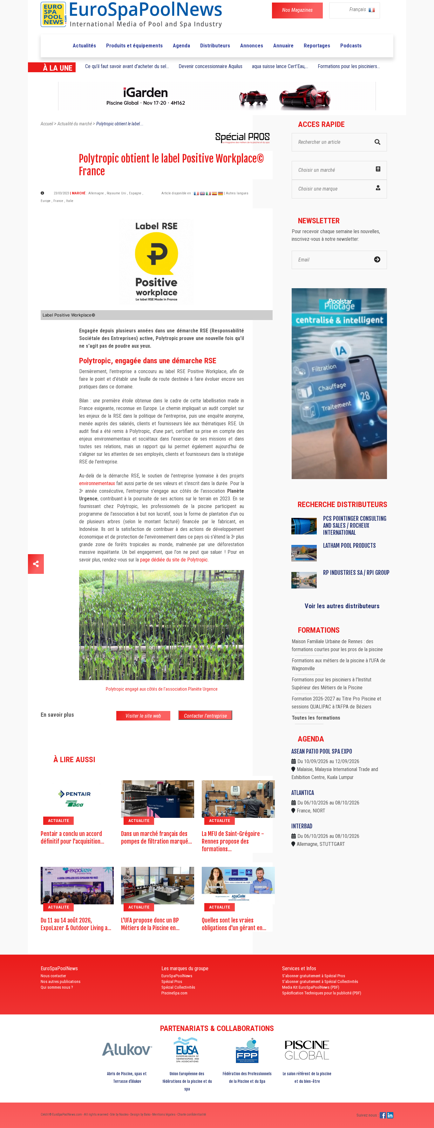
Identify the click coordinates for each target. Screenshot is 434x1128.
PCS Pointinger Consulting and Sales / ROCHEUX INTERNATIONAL (354, 525)
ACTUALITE (58, 820)
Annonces (251, 45)
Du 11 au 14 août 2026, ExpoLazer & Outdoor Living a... (76, 924)
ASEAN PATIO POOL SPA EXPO (321, 751)
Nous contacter (53, 975)
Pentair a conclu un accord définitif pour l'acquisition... (72, 837)
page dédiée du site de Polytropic (174, 560)
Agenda (181, 45)
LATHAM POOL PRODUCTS (349, 545)
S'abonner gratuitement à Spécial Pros (313, 975)
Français (358, 9)
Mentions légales (164, 1114)
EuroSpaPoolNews (176, 975)
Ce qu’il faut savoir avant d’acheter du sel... (127, 66)
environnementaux (97, 483)
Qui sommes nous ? (57, 987)
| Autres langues (236, 193)
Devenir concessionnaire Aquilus (210, 66)
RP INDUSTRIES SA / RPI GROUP (356, 572)
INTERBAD (301, 826)
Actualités (84, 45)
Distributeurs (215, 45)
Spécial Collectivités (178, 987)
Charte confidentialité (191, 1114)
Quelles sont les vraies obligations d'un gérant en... (234, 924)
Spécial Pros (171, 981)
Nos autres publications (60, 981)
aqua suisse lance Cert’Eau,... (280, 66)
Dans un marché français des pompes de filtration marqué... (156, 837)
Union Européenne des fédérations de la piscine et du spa (187, 1081)
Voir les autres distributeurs (342, 606)
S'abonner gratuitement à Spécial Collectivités (320, 981)
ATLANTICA (302, 792)
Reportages (317, 45)
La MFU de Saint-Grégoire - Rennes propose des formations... (233, 841)
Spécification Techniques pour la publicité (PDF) (321, 993)
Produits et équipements (134, 45)
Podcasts (351, 45)
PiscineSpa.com (174, 993)
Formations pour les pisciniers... (349, 66)
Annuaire (283, 45)
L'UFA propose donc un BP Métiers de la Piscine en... (150, 924)
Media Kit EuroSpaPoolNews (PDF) (310, 987)
